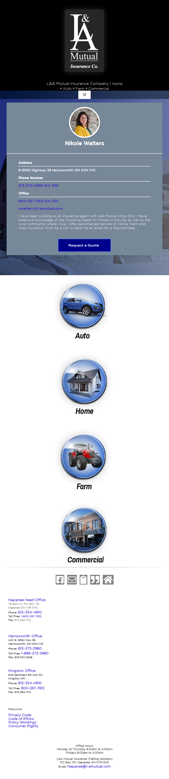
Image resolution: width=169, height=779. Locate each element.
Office (23, 193)
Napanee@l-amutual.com (89, 766)
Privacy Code (19, 715)
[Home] (108, 580)
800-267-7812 (32, 688)
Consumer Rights (23, 726)
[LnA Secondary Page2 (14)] (84, 353)
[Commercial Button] (84, 504)
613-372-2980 (30, 648)
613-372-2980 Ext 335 (38, 185)
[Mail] (72, 580)
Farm (79, 88)
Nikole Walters (84, 143)
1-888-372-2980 (34, 653)
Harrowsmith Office (25, 636)
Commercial (98, 88)
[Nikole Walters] (84, 122)
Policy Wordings (22, 722)
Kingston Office (21, 671)
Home (117, 84)
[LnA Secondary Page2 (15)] (84, 428)
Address (25, 162)
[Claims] (83, 580)
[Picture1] (84, 7)
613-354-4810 (30, 612)
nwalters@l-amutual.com (40, 208)
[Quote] (95, 580)
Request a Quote (83, 245)
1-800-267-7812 (31, 616)
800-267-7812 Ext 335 (38, 201)
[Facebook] (60, 580)
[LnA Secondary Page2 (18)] (84, 278)
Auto (67, 88)
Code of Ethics (21, 719)
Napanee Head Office (27, 600)
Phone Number (30, 178)
